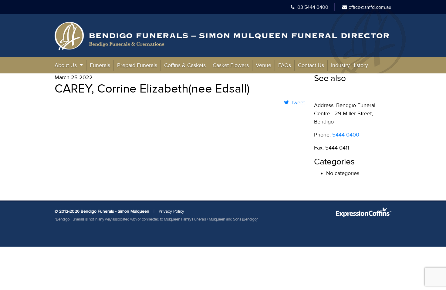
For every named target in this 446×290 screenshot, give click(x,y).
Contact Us (311, 65)
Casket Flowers (231, 65)
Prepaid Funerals (137, 65)
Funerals (100, 65)
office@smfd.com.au (370, 7)
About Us (66, 65)
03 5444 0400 (312, 7)
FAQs (284, 65)
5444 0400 (345, 134)
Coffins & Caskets (185, 65)
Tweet (297, 102)
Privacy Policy (171, 211)
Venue (263, 65)
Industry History (349, 65)
